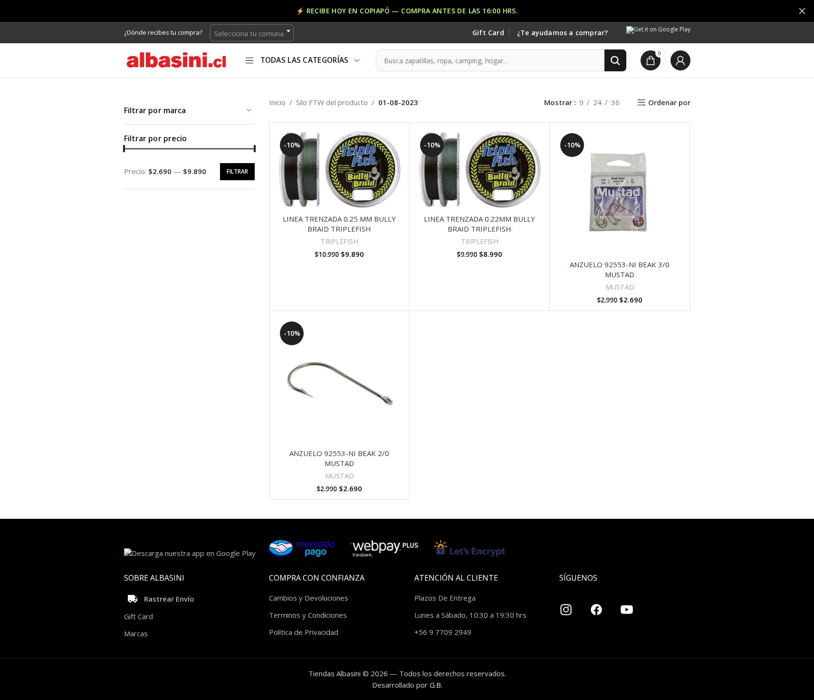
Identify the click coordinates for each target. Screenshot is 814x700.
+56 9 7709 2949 (442, 632)
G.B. (436, 685)
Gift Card (488, 33)
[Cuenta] (680, 60)
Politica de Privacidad (303, 632)
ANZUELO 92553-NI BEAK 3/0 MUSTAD (620, 269)
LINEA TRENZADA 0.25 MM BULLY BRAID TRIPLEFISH (339, 223)
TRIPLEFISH (339, 241)
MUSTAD (619, 287)
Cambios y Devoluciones (308, 598)
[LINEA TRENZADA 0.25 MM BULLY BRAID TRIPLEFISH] (339, 170)
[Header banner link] (407, 11)
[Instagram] (566, 606)
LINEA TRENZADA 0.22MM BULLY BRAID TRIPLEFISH (479, 223)
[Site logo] (176, 59)
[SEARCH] (615, 60)
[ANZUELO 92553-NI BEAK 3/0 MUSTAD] (619, 192)
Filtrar (237, 171)
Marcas (136, 633)
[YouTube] (626, 606)
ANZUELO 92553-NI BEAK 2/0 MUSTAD (339, 458)
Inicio (277, 102)
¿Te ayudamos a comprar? (562, 33)
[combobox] (252, 32)
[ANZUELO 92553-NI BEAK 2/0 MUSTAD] (339, 381)
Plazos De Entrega (445, 598)
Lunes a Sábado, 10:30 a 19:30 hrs (470, 615)
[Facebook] (596, 606)
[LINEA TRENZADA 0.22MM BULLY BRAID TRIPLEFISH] (479, 170)
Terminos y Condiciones (308, 615)
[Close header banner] (802, 11)
